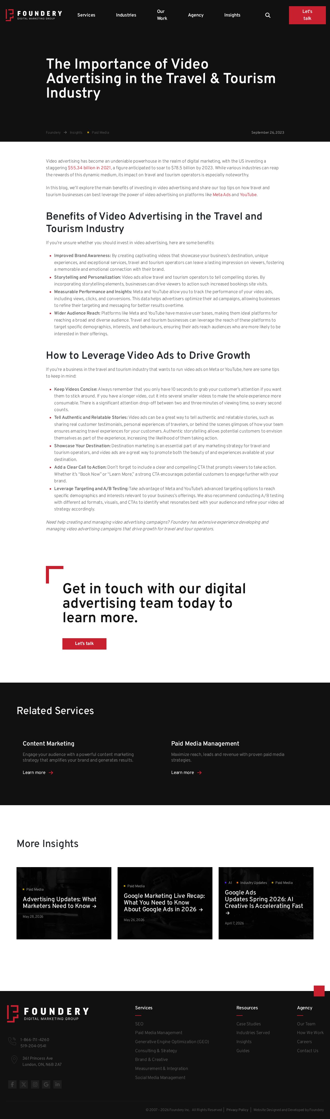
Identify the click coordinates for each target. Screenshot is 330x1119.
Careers (304, 1042)
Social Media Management (160, 1078)
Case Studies (248, 1024)
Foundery (53, 133)
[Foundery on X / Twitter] (24, 1084)
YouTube (248, 195)
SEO (139, 1024)
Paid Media (100, 133)
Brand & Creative (151, 1060)
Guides (243, 1051)
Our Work (162, 15)
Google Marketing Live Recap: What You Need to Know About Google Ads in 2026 (164, 903)
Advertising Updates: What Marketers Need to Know (59, 903)
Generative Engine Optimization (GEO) (172, 1042)
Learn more (34, 773)
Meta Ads (222, 195)
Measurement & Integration (161, 1069)
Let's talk (307, 15)
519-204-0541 (33, 1046)
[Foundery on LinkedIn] (57, 1084)
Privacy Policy (237, 1110)
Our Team (306, 1024)
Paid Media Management (158, 1033)
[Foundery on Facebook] (12, 1084)
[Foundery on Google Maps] (46, 1084)
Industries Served (253, 1033)
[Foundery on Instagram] (35, 1084)
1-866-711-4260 (34, 1040)
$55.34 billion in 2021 (89, 168)
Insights (232, 15)
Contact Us (307, 1051)
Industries (126, 15)
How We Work (310, 1033)
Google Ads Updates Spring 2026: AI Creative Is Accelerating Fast (264, 899)
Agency (196, 15)
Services (86, 15)
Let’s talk (84, 644)
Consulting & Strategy (156, 1051)
